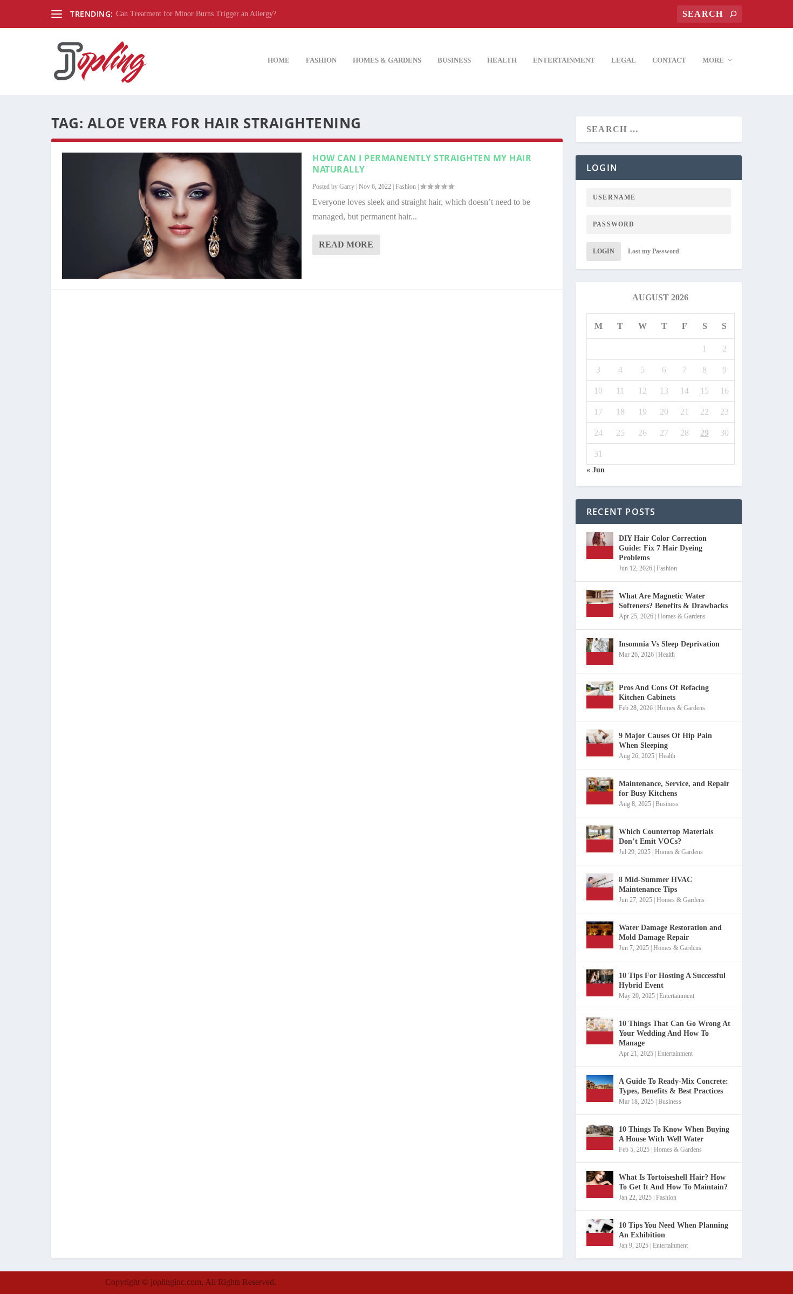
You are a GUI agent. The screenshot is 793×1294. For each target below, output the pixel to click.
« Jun (595, 470)
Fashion (321, 60)
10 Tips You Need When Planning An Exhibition (673, 1230)
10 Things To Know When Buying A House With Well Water (674, 1134)
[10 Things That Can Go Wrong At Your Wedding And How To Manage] (599, 1030)
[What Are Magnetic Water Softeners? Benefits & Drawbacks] (599, 603)
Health (502, 60)
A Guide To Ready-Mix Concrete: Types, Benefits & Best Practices (673, 1086)
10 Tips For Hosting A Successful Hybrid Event (672, 980)
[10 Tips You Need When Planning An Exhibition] (599, 1232)
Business (454, 60)
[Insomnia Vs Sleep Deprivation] (599, 651)
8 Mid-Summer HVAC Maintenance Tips (655, 884)
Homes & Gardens (387, 60)
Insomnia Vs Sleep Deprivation (669, 644)
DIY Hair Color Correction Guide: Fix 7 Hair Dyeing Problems (663, 548)
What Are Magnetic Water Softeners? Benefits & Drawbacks (673, 601)
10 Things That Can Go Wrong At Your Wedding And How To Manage (674, 1033)
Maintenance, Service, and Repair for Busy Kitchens (674, 788)
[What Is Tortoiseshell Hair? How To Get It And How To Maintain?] (599, 1184)
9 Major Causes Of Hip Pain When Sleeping (665, 740)
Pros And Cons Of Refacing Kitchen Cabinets (664, 692)
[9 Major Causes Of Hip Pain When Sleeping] (599, 742)
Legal (623, 60)
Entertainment (564, 60)
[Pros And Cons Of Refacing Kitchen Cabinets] (599, 695)
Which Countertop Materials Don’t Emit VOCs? (666, 836)
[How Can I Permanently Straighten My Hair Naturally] (182, 216)
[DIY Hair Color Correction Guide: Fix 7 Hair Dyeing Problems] (599, 545)
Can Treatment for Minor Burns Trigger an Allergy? (196, 14)
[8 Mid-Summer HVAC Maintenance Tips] (599, 886)
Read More (346, 244)
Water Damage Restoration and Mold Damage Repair (670, 932)
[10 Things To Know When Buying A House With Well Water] (599, 1136)
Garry (346, 186)
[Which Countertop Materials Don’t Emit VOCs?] (599, 838)
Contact (669, 60)
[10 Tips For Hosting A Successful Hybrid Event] (599, 982)
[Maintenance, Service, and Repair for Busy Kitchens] (599, 790)
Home (279, 60)
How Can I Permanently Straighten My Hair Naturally (421, 163)
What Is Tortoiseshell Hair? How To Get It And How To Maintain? (673, 1182)
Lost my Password (653, 251)
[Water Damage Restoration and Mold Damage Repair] (599, 934)
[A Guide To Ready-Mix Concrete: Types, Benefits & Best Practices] (599, 1088)
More (713, 60)
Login (603, 251)
